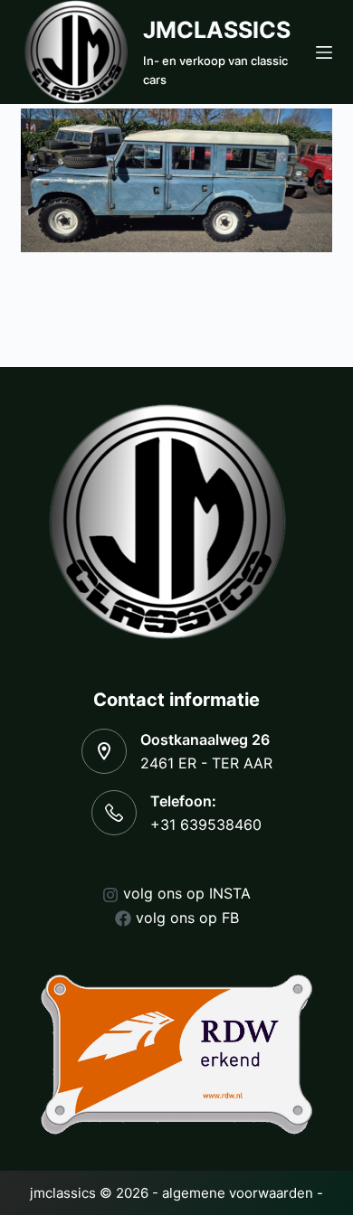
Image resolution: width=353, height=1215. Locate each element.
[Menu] (324, 52)
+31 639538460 (206, 824)
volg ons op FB (187, 918)
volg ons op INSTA (187, 893)
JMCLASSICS (217, 29)
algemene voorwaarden (237, 1192)
